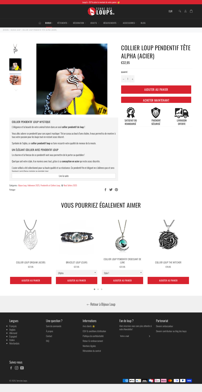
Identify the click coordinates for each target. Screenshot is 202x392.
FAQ (47, 341)
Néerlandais (14, 343)
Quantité (124, 72)
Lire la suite (64, 176)
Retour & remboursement (93, 341)
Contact (49, 336)
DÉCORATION (79, 22)
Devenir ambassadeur (164, 326)
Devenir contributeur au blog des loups (171, 331)
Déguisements (110, 22)
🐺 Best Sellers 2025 (69, 185)
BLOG (143, 22)
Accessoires (129, 22)
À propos (49, 331)
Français (13, 326)
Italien (12, 340)
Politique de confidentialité (93, 336)
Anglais (12, 329)
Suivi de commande (53, 326)
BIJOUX (48, 22)
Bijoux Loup (22, 185)
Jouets (93, 22)
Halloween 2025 (34, 185)
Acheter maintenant (156, 100)
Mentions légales (89, 346)
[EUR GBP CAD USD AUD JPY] (172, 11)
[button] (94, 289)
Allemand (13, 333)
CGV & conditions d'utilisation (94, 331)
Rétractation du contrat (92, 351)
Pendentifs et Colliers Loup (50, 185)
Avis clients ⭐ (89, 326)
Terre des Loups (21, 380)
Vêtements (62, 22)
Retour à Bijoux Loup (102, 304)
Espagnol (13, 336)
